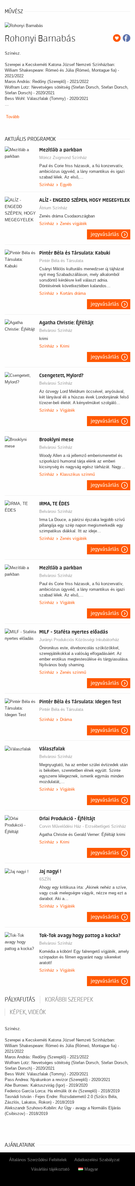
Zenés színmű (73, 672)
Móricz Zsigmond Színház (63, 157)
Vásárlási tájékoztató (50, 1169)
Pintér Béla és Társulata (61, 260)
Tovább (12, 116)
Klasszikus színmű (77, 474)
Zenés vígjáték (73, 223)
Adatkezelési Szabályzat (97, 1159)
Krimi (64, 346)
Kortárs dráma (73, 293)
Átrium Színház (53, 208)
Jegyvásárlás (105, 234)
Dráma (66, 719)
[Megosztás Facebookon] (126, 38)
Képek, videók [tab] (28, 1012)
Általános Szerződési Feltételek (38, 1159)
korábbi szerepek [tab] (69, 999)
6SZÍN (45, 879)
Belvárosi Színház (56, 330)
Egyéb (66, 184)
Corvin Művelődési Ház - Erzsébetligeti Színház (82, 826)
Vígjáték (67, 410)
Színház (46, 184)
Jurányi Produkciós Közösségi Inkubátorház (79, 639)
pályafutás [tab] (20, 999)
